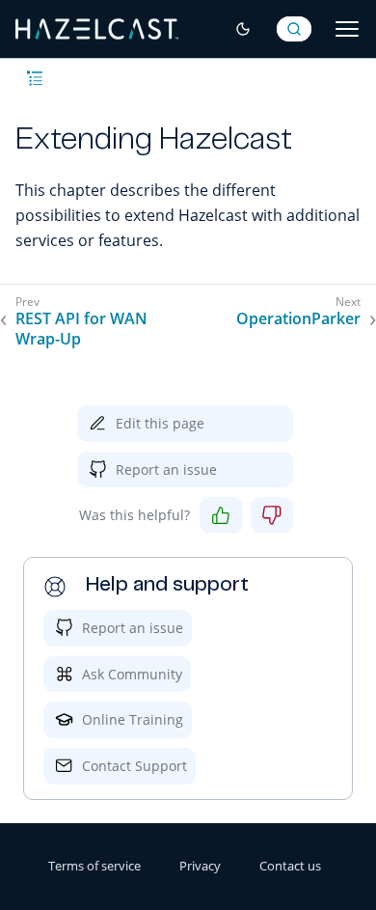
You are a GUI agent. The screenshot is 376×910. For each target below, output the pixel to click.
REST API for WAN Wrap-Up (81, 329)
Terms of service (94, 865)
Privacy (200, 865)
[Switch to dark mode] (243, 28)
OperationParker (298, 319)
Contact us (290, 865)
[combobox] (294, 28)
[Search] (294, 28)
